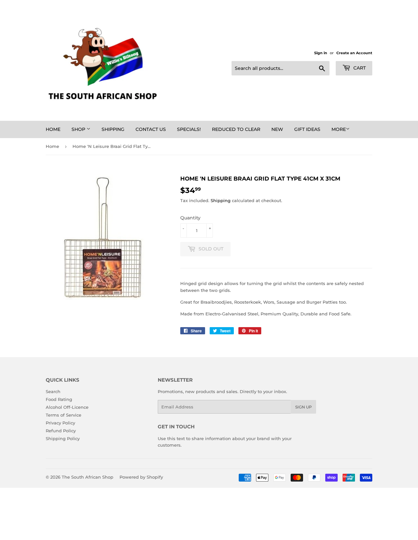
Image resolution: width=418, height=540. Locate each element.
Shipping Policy (63, 438)
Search (53, 391)
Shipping (113, 129)
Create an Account (354, 53)
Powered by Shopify (141, 477)
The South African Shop (87, 477)
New (277, 129)
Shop (79, 129)
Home (53, 129)
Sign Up (303, 407)
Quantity (190, 218)
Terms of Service (63, 415)
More (338, 129)
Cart (359, 68)
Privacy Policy (60, 422)
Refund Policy (61, 430)
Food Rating (59, 399)
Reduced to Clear (236, 129)
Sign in (320, 53)
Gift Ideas (307, 129)
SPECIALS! (189, 129)
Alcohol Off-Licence (67, 407)
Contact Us (151, 129)
